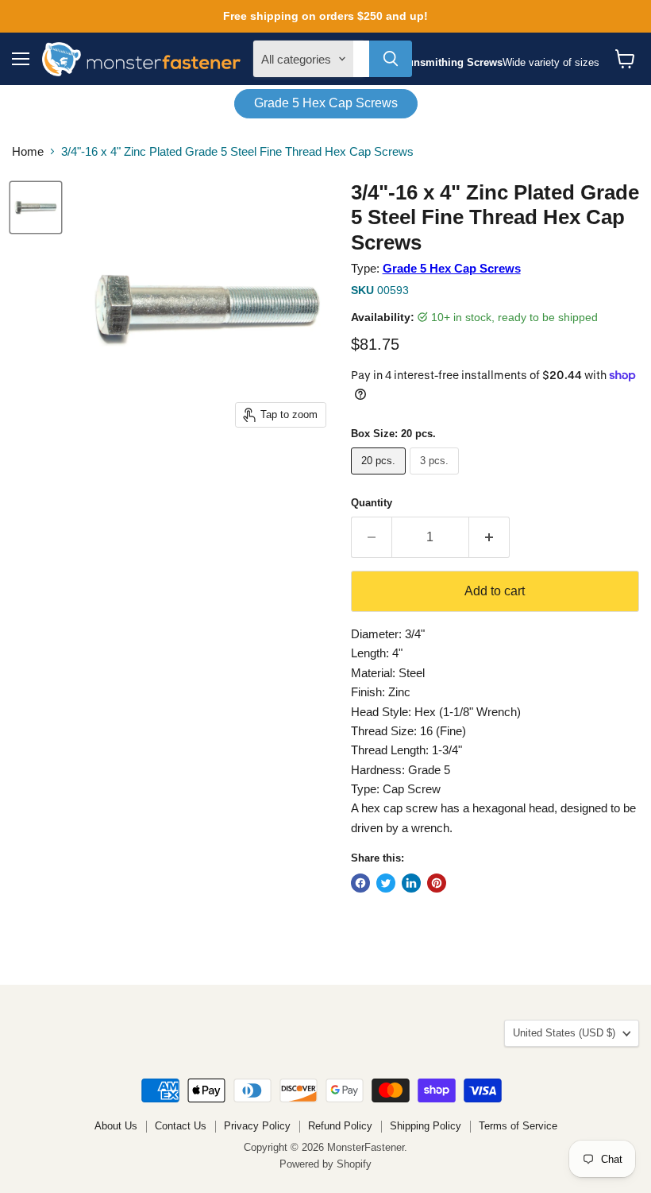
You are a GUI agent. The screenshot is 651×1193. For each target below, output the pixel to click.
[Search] (390, 59)
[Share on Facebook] (360, 883)
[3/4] (35, 207)
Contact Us (180, 1126)
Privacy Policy (257, 1126)
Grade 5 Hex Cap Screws (326, 103)
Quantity (371, 503)
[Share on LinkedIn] (411, 883)
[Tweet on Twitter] (385, 883)
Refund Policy (340, 1126)
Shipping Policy (425, 1126)
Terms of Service (518, 1126)
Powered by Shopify (325, 1164)
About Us (115, 1126)
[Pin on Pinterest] (436, 883)
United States (564, 1033)
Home (28, 151)
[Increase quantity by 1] (489, 537)
